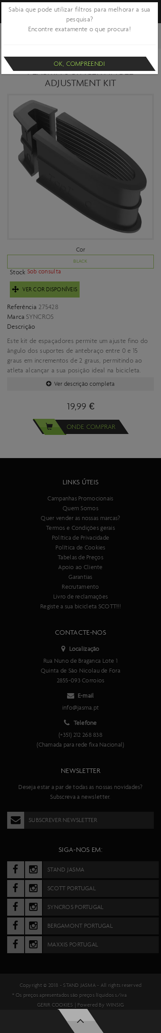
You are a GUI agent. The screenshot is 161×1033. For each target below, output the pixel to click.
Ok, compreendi (79, 64)
